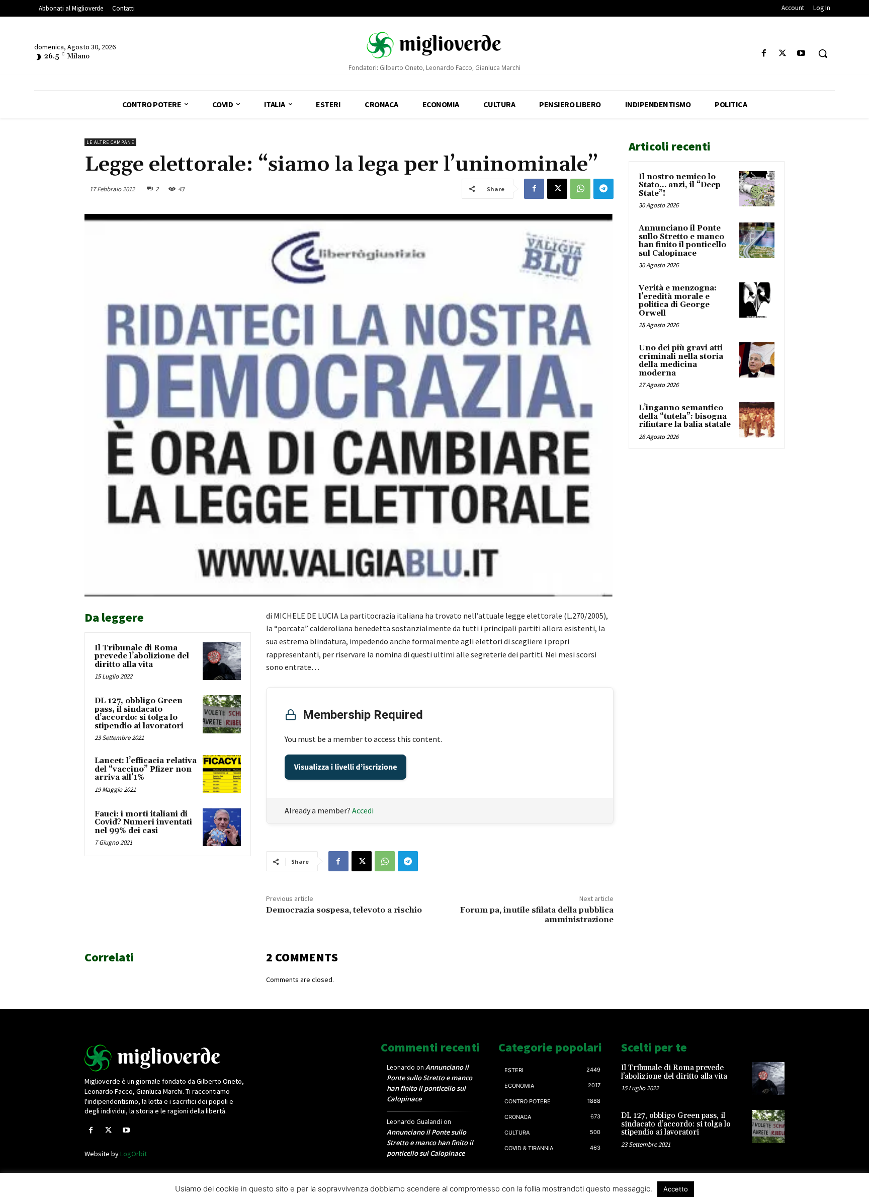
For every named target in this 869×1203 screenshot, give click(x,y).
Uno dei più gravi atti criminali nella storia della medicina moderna (681, 360)
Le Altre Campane (110, 142)
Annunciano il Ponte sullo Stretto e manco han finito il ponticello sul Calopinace (682, 240)
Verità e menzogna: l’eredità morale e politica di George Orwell (678, 300)
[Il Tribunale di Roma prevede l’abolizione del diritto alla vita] (222, 661)
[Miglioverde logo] (166, 1058)
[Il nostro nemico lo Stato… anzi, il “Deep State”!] (756, 188)
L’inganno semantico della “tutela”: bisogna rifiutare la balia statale (685, 416)
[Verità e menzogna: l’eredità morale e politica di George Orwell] (756, 300)
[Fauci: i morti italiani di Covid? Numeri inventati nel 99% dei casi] (222, 827)
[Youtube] (801, 53)
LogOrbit (133, 1153)
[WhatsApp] (580, 189)
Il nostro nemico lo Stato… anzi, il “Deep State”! (680, 185)
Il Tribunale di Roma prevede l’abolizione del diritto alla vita (142, 656)
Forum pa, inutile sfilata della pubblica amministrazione (537, 915)
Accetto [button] (675, 1189)
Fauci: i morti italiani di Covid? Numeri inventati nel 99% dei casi (143, 822)
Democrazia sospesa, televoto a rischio (344, 910)
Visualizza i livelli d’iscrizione (345, 767)
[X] (783, 53)
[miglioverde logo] (434, 45)
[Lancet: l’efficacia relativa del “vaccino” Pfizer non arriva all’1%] (222, 774)
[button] (823, 53)
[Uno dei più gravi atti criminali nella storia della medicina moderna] (756, 360)
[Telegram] (603, 189)
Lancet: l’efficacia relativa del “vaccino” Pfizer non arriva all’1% (146, 769)
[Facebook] (763, 53)
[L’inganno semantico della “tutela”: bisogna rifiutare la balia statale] (756, 419)
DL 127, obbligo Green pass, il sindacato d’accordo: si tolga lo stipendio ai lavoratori (139, 713)
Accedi (363, 810)
